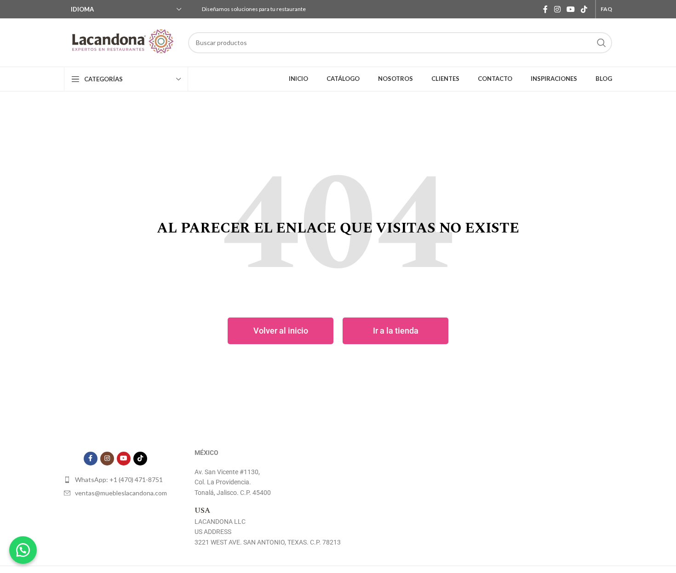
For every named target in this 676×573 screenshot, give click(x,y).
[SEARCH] (601, 42)
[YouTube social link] (570, 9)
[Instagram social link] (557, 9)
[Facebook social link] (545, 9)
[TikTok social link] (584, 9)
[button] (23, 550)
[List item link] (115, 480)
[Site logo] (121, 42)
